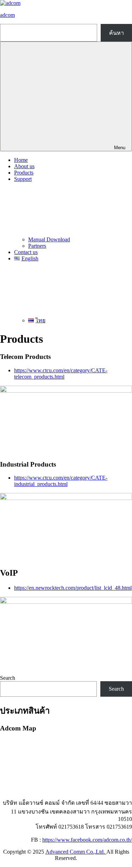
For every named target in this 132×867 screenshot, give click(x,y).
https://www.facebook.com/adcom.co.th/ (87, 840)
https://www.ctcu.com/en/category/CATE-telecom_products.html (60, 373)
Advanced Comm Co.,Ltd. (75, 852)
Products (23, 173)
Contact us (26, 252)
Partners (37, 246)
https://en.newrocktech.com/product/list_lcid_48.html (73, 588)
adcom (7, 15)
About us (24, 166)
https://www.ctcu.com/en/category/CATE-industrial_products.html (60, 481)
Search (7, 678)
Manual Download (49, 239)
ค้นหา (116, 33)
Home (21, 160)
